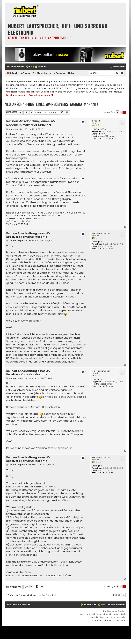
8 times (109, 248)
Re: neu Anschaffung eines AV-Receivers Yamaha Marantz (31, 123)
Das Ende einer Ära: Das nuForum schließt (29, 95)
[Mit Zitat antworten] (83, 122)
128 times (109, 136)
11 (101, 242)
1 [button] (121, 112)
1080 (103, 129)
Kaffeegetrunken (101, 233)
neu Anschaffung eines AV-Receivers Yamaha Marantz (51, 104)
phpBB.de (121, 617)
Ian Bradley (120, 611)
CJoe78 (96, 121)
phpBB (91, 614)
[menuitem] (30, 67)
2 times (108, 246)
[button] (117, 112)
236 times (111, 138)
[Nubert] (25, 11)
